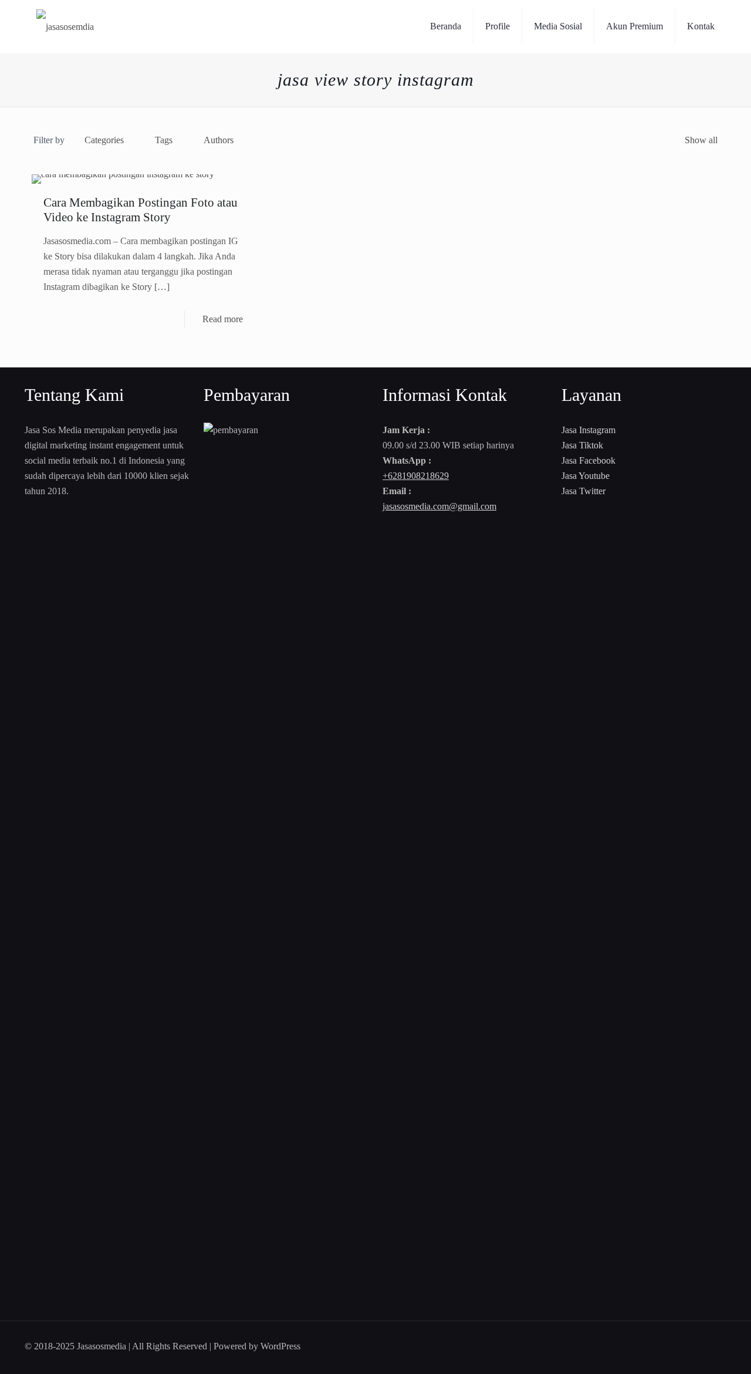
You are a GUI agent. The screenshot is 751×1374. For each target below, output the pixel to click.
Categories (104, 140)
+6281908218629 (416, 476)
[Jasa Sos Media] (65, 26)
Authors (219, 140)
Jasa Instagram (588, 430)
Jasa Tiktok (582, 445)
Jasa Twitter (583, 491)
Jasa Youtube (585, 476)
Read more (222, 319)
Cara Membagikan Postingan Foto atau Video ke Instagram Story (140, 209)
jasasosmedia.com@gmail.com (439, 506)
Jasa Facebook (588, 460)
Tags (163, 140)
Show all (701, 140)
